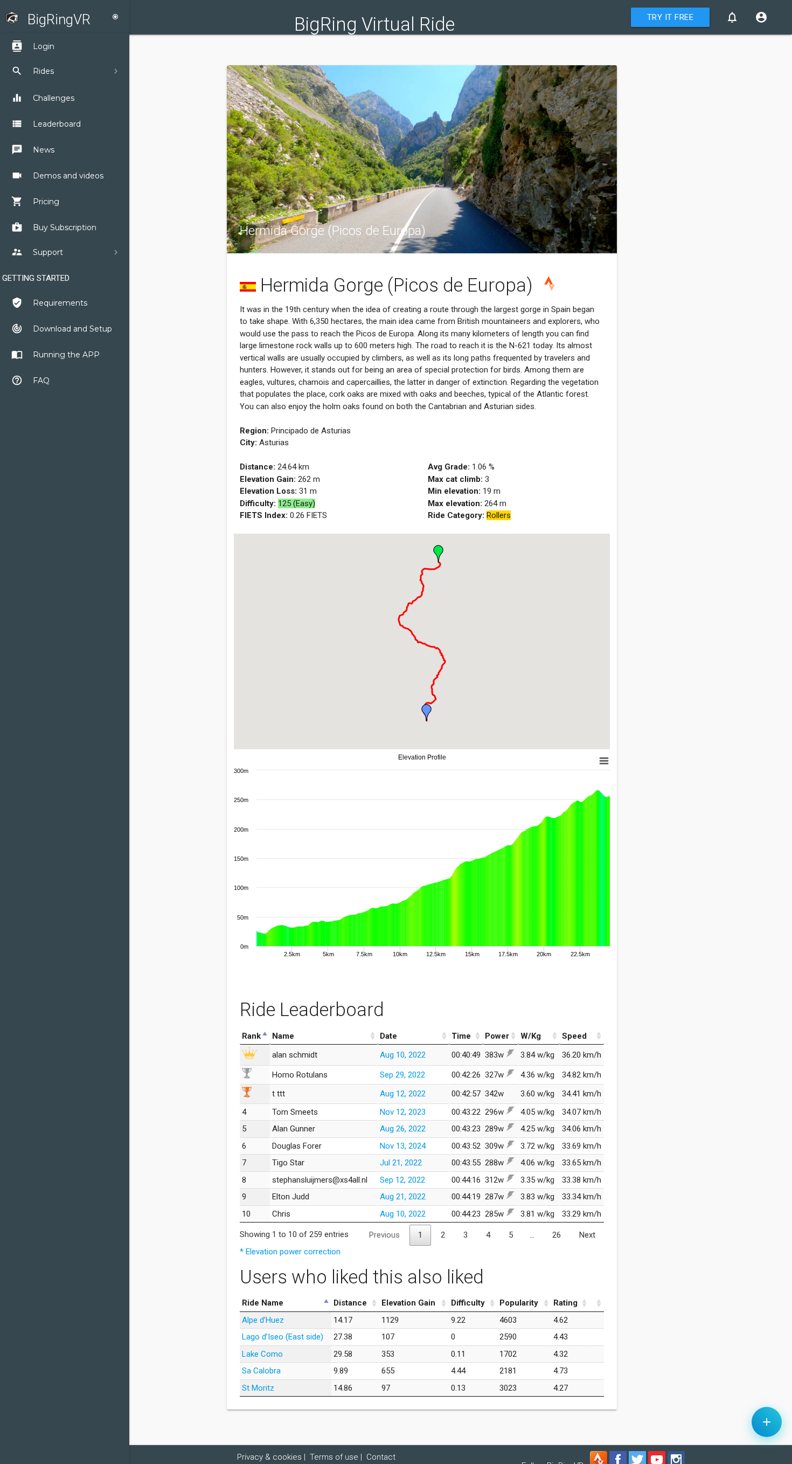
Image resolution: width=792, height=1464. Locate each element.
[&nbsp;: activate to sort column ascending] (596, 1303)
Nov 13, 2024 (403, 1146)
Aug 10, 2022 (403, 1055)
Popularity (518, 1303)
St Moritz (258, 1388)
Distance (350, 1303)
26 (556, 1235)
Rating (565, 1303)
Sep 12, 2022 (402, 1180)
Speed (574, 1036)
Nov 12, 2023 (403, 1112)
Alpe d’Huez (263, 1320)
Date (388, 1036)
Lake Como (262, 1354)
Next (587, 1235)
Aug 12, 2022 (403, 1094)
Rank (251, 1036)
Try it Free (670, 17)
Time (461, 1036)
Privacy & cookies (269, 1457)
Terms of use (334, 1457)
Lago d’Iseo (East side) (282, 1337)
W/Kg (530, 1036)
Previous (384, 1235)
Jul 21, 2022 (401, 1163)
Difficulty (468, 1303)
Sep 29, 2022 (402, 1075)
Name (283, 1036)
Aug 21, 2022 (403, 1196)
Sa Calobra (261, 1371)
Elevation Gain (408, 1303)
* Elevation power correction (290, 1251)
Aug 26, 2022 (403, 1129)
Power (497, 1036)
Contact (380, 1457)
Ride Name (262, 1303)
